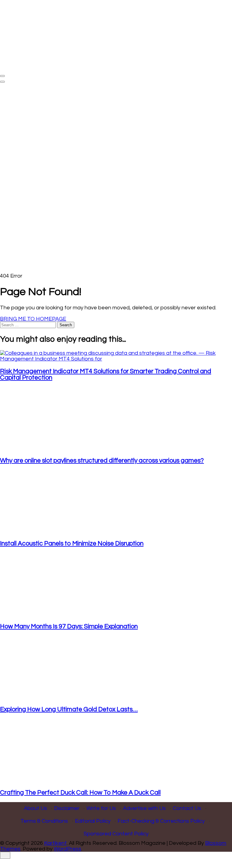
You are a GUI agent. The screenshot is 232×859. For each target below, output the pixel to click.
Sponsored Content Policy (116, 834)
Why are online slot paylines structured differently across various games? (102, 460)
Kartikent (55, 843)
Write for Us (101, 808)
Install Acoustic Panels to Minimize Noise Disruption (71, 543)
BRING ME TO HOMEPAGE (33, 319)
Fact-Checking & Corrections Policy (161, 821)
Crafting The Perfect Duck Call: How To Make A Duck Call (80, 792)
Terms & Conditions (44, 821)
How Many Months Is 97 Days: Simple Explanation (69, 626)
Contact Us (187, 808)
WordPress (67, 849)
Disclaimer (66, 808)
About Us (35, 808)
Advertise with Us (144, 808)
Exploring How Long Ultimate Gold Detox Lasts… (69, 709)
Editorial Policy (93, 821)
